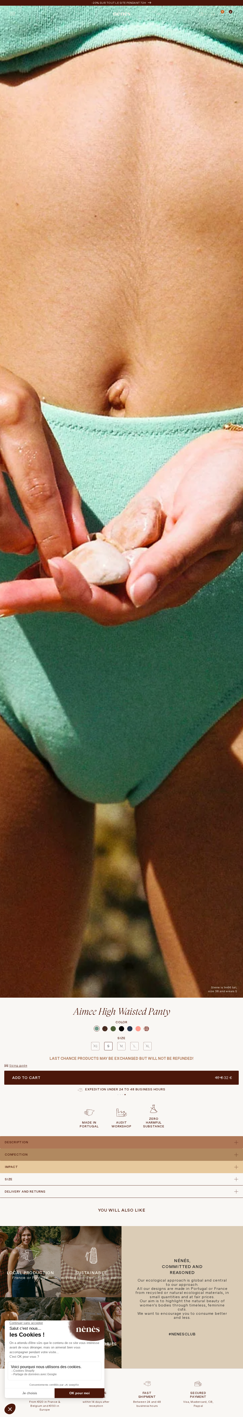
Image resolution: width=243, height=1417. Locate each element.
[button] (213, 13)
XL (148, 1046)
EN (201, 13)
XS (95, 1046)
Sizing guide (18, 1065)
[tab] (118, 1094)
